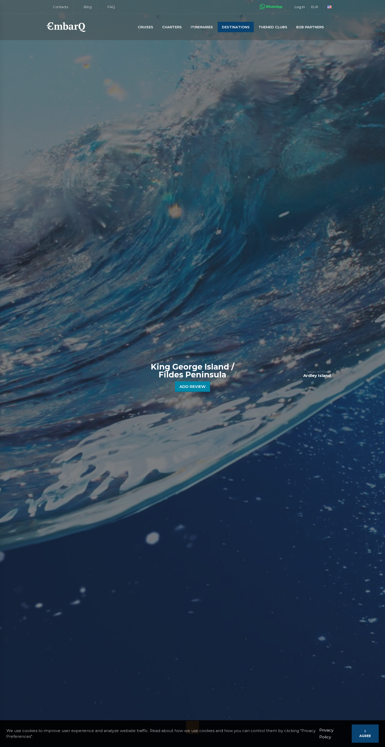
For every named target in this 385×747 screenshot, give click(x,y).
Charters (172, 27)
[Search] (337, 27)
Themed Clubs (272, 27)
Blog (87, 7)
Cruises (145, 27)
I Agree (365, 733)
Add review (192, 386)
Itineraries (202, 27)
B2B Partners (310, 27)
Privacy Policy (326, 733)
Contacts (60, 7)
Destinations (236, 27)
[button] (316, 7)
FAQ (110, 7)
